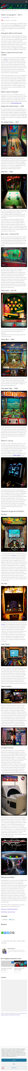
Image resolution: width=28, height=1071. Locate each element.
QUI (15, 47)
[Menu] (26, 1)
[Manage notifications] (3, 1068)
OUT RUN (14, 555)
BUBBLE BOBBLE (16, 455)
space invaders (3, 942)
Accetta (14, 1060)
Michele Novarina (5, 17)
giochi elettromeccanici (16, 103)
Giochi (11, 10)
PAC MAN (3, 624)
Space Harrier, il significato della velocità (9, 909)
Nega (14, 1064)
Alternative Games (5, 10)
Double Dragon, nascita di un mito (8, 911)
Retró (15, 10)
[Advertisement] (14, 1031)
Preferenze (14, 1067)
